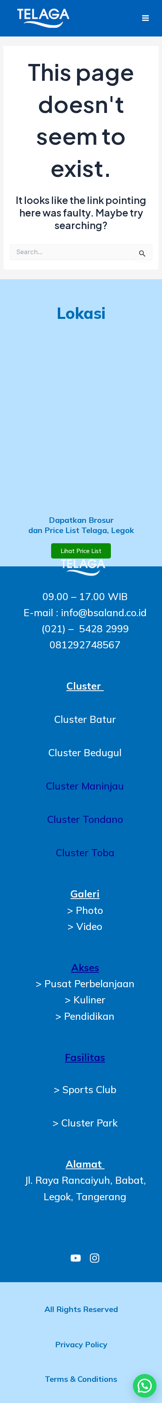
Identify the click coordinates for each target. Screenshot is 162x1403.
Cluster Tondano (85, 819)
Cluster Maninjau (85, 786)
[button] (144, 1386)
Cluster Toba (85, 852)
